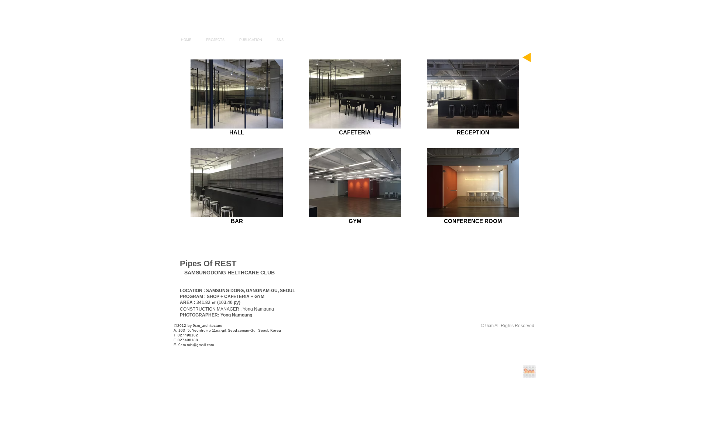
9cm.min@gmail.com (196, 345)
